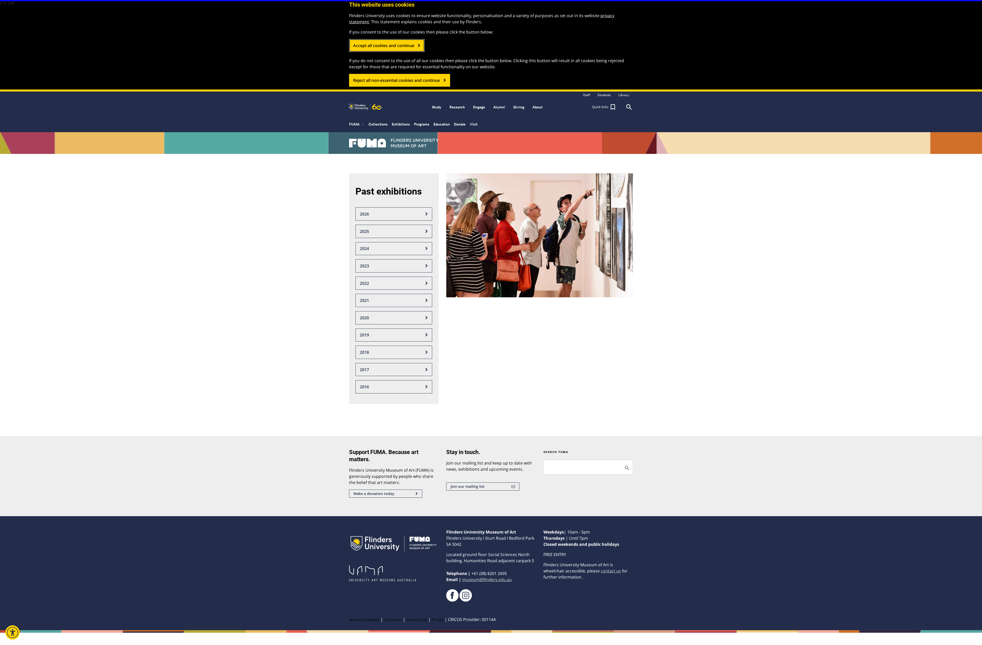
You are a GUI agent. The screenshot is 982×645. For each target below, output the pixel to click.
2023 (364, 266)
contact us (611, 571)
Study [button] (436, 107)
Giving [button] (518, 107)
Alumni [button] (499, 107)
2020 (364, 318)
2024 (364, 248)
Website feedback (364, 619)
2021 (364, 300)
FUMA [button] (356, 124)
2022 (364, 283)
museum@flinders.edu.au (487, 579)
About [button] (537, 107)
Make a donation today (373, 493)
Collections (378, 124)
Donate (460, 124)
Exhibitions (401, 124)
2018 (364, 352)
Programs (421, 124)
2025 (364, 231)
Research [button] (457, 107)
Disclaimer (393, 619)
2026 (364, 214)
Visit (473, 124)
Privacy (438, 619)
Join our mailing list (468, 486)
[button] (604, 107)
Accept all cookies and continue (383, 45)
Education (441, 124)
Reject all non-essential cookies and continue (396, 80)
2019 (364, 335)
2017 (364, 369)
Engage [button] (479, 107)
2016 (364, 387)
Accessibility (416, 619)
